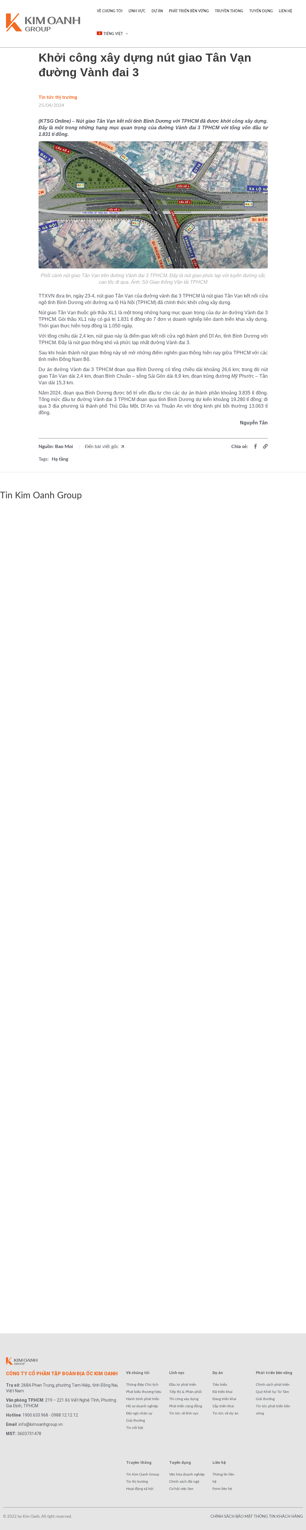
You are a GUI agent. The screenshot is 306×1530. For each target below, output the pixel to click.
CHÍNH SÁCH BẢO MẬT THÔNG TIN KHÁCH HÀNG (256, 1517)
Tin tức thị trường (58, 97)
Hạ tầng (60, 459)
